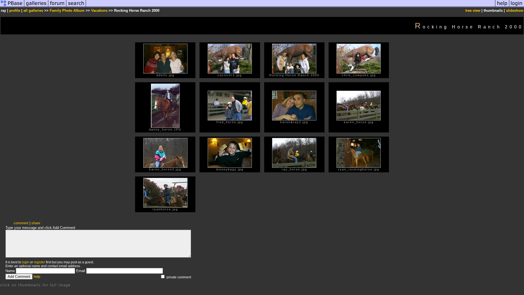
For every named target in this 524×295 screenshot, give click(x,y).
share (35, 223)
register (39, 262)
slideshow (514, 10)
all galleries (33, 10)
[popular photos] (290, 6)
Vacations (99, 10)
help (37, 277)
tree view (472, 10)
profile (14, 10)
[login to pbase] (516, 6)
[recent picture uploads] (36, 6)
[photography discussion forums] (57, 6)
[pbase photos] (12, 6)
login (25, 262)
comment (21, 223)
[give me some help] (502, 6)
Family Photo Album (67, 10)
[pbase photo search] (76, 6)
